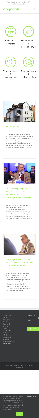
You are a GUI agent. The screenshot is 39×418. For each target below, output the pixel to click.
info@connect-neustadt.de (19, 4)
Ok (20, 414)
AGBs (29, 320)
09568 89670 (7, 330)
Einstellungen (30, 396)
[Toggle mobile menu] (34, 9)
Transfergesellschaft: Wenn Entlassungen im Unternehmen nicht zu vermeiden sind (19, 262)
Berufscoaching (13, 126)
